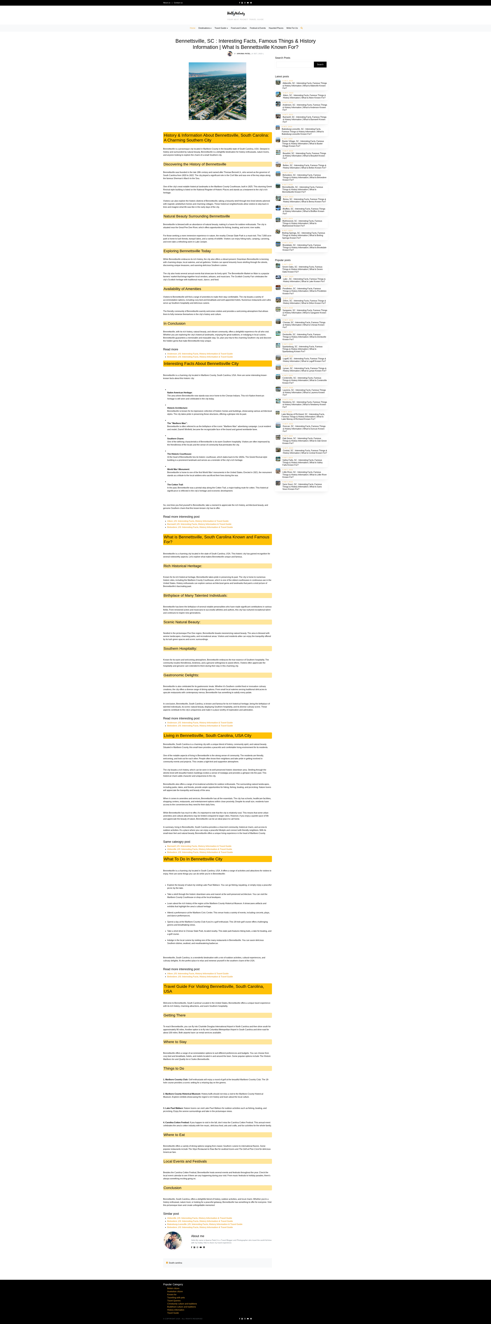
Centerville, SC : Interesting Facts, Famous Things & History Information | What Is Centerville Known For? (304, 380)
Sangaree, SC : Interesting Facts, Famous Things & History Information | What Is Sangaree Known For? (305, 312)
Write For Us (292, 28)
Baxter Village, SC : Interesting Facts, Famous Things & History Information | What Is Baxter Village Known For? (303, 143)
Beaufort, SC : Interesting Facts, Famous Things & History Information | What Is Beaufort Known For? (304, 155)
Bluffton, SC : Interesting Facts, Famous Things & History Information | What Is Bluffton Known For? (304, 211)
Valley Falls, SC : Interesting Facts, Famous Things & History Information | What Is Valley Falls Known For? (302, 462)
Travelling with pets (176, 1298)
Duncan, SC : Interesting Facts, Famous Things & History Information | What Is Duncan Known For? (304, 428)
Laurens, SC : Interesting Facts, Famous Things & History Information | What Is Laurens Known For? (304, 392)
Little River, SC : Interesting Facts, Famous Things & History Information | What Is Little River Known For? (304, 474)
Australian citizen (175, 1291)
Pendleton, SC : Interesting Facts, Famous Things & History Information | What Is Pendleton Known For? (304, 291)
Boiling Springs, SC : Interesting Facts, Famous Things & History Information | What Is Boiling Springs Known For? (303, 235)
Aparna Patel (243, 54)
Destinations (204, 28)
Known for (171, 1294)
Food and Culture (239, 28)
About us (166, 3)
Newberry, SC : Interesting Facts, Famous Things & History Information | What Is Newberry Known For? (305, 404)
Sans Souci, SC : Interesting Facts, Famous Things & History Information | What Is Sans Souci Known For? (302, 486)
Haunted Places (276, 28)
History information (175, 1310)
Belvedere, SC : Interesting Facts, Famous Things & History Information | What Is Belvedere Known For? (304, 177)
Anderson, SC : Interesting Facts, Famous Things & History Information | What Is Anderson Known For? (305, 107)
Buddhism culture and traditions (181, 1307)
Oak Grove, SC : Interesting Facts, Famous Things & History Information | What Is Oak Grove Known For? (304, 440)
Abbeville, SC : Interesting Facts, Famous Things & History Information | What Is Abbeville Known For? (305, 85)
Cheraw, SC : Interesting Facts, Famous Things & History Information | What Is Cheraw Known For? (304, 324)
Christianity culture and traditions (182, 1304)
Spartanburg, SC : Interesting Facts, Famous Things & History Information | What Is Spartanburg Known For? (302, 349)
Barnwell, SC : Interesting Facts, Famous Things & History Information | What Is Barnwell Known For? (304, 119)
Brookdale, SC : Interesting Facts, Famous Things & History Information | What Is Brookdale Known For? (304, 247)
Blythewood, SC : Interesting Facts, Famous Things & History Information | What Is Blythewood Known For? (302, 223)
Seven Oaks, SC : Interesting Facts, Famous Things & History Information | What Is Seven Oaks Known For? (302, 269)
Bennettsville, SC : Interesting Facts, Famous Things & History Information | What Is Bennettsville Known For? (302, 189)
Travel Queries (174, 1301)
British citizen (173, 1288)
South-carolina (175, 1263)
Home (192, 28)
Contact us (178, 3)
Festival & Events (258, 28)
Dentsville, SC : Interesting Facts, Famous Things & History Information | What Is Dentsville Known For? (304, 336)
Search (320, 64)
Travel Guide (220, 28)
